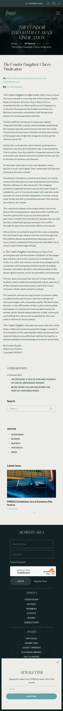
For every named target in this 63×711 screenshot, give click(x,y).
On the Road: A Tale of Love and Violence (33, 379)
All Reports (30, 43)
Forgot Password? (18, 562)
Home (14, 43)
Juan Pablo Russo (29, 390)
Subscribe (31, 696)
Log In (20, 581)
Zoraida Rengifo (14, 86)
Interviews (17, 434)
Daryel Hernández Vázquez (29, 383)
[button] (28, 512)
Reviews (15, 439)
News (14, 452)
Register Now (40, 581)
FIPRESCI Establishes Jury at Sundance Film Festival (29, 503)
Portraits (16, 447)
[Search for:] (31, 408)
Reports (15, 443)
